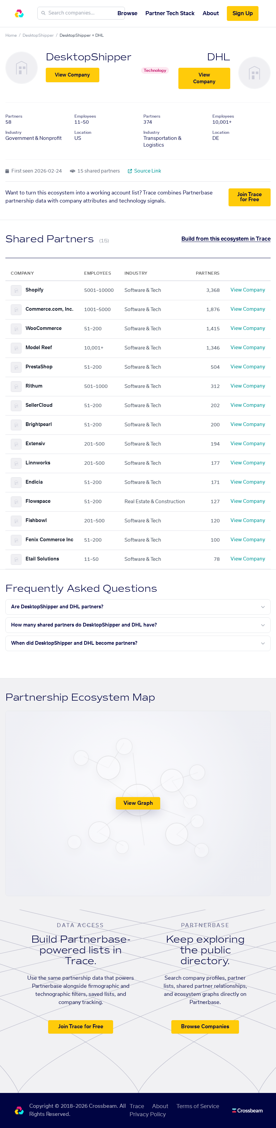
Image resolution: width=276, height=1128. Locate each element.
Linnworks (38, 463)
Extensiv (35, 443)
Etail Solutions (42, 559)
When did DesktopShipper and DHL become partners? (74, 643)
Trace (137, 1106)
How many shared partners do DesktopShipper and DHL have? (84, 625)
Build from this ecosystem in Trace (226, 239)
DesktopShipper (38, 35)
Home (11, 35)
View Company (72, 75)
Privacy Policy (148, 1114)
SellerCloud (39, 405)
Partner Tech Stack (170, 13)
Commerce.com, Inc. (49, 309)
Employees (85, 116)
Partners (13, 116)
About (211, 13)
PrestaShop (39, 367)
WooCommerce (44, 328)
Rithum (34, 386)
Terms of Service (197, 1106)
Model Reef (39, 347)
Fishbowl (36, 520)
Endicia (34, 482)
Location (82, 132)
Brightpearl (39, 424)
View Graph (138, 803)
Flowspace (38, 501)
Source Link (147, 171)
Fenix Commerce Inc (49, 540)
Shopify (34, 290)
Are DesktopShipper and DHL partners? (57, 607)
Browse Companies (205, 1026)
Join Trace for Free (249, 197)
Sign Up (243, 13)
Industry (13, 132)
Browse (127, 13)
